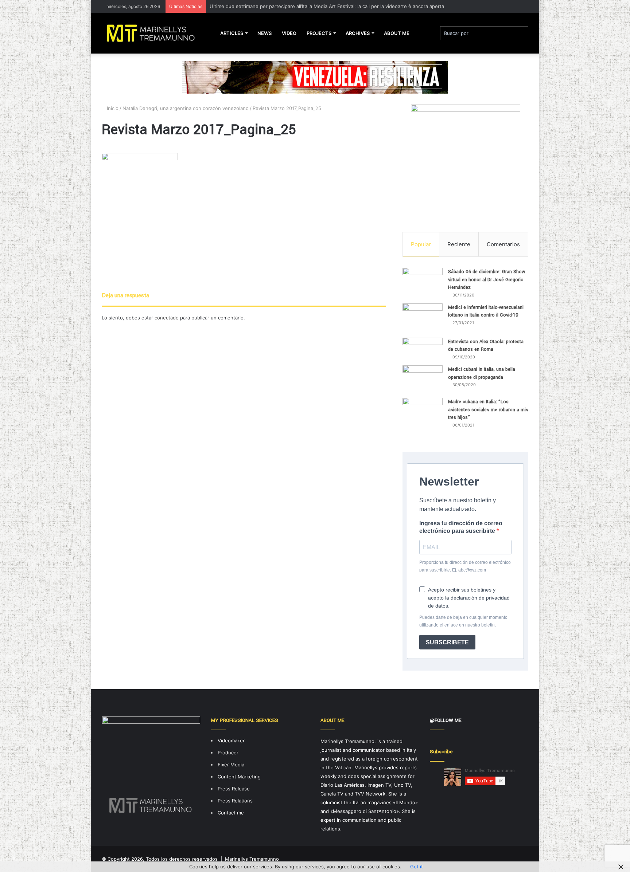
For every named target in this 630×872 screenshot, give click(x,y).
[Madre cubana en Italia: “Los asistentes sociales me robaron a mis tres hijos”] (422, 415)
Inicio (111, 108)
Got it (416, 866)
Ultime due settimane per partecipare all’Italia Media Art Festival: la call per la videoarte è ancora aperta (327, 6)
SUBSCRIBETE (447, 642)
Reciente (458, 244)
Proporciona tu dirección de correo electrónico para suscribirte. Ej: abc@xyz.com (465, 566)
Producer (228, 752)
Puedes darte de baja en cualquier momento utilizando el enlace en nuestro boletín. (463, 621)
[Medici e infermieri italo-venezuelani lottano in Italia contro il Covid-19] (422, 318)
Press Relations (235, 801)
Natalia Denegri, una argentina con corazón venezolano (185, 108)
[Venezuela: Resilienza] (315, 77)
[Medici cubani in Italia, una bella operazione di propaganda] (422, 379)
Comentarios (503, 244)
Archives (358, 33)
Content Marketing (239, 776)
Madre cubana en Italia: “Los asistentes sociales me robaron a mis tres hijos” (488, 409)
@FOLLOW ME (445, 720)
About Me (396, 33)
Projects (319, 33)
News (264, 33)
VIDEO (289, 33)
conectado (167, 318)
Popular (421, 244)
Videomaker (231, 740)
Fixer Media (231, 764)
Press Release (234, 789)
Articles (231, 33)
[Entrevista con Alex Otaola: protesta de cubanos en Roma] (422, 349)
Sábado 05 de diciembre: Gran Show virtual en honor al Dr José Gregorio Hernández (486, 279)
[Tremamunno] (154, 33)
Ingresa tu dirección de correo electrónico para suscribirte (460, 527)
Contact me (231, 813)
